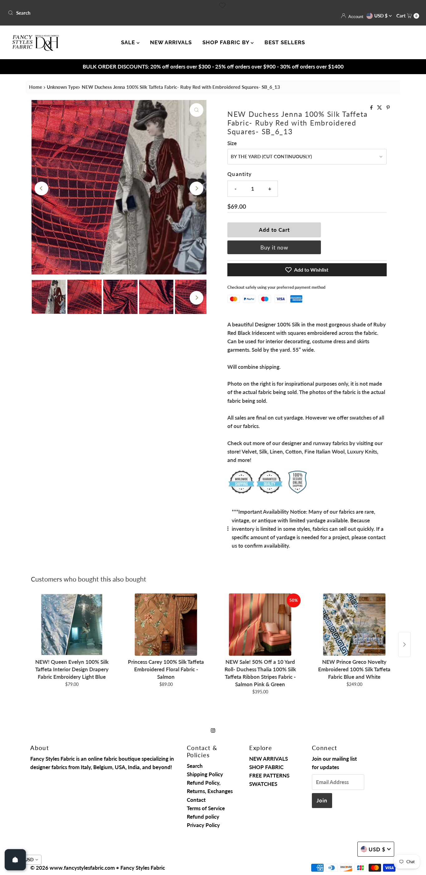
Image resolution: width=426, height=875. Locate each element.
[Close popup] (330, 382)
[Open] (15, 859)
